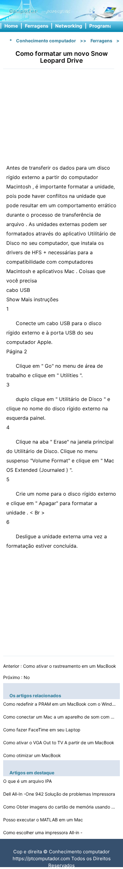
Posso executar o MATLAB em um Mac (43, 819)
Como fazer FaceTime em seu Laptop (42, 729)
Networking (68, 26)
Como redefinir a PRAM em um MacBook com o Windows (60, 704)
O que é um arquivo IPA (28, 781)
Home (11, 26)
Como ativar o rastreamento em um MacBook (70, 666)
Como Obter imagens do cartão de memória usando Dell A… (60, 806)
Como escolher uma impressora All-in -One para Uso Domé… (42, 833)
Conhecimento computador (46, 40)
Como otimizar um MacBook (32, 755)
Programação (105, 26)
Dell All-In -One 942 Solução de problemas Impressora (59, 794)
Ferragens (36, 26)
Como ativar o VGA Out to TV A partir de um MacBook (59, 742)
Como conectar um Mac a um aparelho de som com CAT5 (60, 716)
